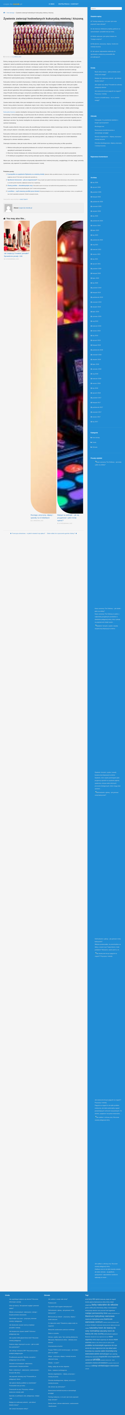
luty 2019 (95, 335)
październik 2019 (97, 297)
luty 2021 (95, 259)
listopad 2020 (96, 273)
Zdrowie (94, 447)
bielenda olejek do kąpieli (108, 1299)
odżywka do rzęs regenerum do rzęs (99, 1336)
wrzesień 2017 (96, 412)
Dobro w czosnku (53, 1333)
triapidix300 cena (105, 1357)
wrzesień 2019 (96, 302)
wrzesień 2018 (96, 354)
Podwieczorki (52, 1303)
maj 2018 (95, 374)
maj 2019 (95, 321)
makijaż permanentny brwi (96, 1313)
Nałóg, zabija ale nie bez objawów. (58, 1366)
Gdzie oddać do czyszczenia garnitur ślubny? (61, 533)
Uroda (94, 442)
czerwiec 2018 (96, 369)
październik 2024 (97, 220)
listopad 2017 (96, 402)
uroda (96, 1359)
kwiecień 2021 (96, 249)
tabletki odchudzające (101, 1354)
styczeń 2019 (96, 340)
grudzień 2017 (96, 397)
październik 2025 (97, 201)
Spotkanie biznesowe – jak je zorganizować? (22, 180)
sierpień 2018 (96, 359)
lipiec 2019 (95, 311)
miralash (93, 1325)
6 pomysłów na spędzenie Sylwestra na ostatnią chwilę (26, 174)
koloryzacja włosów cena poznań (95, 1310)
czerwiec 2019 (96, 316)
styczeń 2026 (96, 187)
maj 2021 (95, 244)
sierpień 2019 (96, 307)
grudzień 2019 (96, 287)
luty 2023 (95, 235)
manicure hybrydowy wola (94, 1319)
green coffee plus (90, 1307)
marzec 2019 (96, 331)
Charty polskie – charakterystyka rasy (20, 185)
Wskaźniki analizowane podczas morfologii (61, 1329)
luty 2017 (95, 421)
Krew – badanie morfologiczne (57, 1370)
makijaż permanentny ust (114, 1313)
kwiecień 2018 (96, 378)
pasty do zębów (107, 1342)
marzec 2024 (96, 225)
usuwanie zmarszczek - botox (107, 1360)
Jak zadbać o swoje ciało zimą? (58, 1299)
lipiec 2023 (95, 230)
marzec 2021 (96, 254)
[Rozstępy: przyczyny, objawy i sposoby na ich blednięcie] (43, 367)
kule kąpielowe (110, 1310)
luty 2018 (95, 388)
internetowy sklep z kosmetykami (106, 1307)
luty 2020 (95, 283)
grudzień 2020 (96, 268)
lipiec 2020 (95, 278)
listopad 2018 (96, 345)
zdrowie (87, 1368)
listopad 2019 (96, 292)
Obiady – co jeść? (53, 1363)
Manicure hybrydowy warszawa (99, 1316)
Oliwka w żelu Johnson (97, 1342)
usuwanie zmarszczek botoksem (96, 1363)
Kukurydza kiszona (9, 112)
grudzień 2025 (96, 192)
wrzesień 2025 (96, 206)
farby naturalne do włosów (105, 1304)
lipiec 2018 (95, 364)
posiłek (112, 1342)
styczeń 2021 (96, 264)
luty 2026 (95, 182)
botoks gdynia (89, 1302)
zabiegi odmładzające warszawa (105, 1366)
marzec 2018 (96, 383)
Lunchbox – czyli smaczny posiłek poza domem (23, 191)
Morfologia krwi (99, 126)
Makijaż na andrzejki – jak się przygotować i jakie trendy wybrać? (68, 517)
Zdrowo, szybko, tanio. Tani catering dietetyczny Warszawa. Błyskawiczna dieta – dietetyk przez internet (63, 1339)
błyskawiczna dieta (100, 1302)
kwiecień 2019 (96, 326)
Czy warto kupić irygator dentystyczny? (60, 1306)
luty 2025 (95, 216)
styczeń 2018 (96, 393)
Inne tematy (10, 12)
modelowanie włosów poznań (103, 1325)
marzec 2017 (96, 417)
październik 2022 (97, 240)
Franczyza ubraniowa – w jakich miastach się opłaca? (28, 533)
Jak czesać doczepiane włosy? (18, 1408)
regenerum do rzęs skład (103, 1348)
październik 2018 (97, 350)
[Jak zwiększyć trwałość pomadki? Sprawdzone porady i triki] (17, 236)
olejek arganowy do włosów (104, 1339)
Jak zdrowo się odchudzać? (56, 1387)
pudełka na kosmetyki (94, 1345)
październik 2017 (97, 407)
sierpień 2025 (96, 211)
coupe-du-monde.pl (25, 208)
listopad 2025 (96, 197)
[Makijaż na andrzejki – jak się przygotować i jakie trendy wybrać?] (70, 367)
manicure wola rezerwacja (109, 1322)
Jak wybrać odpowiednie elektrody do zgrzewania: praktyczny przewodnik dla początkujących (103, 54)
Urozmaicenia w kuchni (55, 1346)
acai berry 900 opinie (92, 1299)
